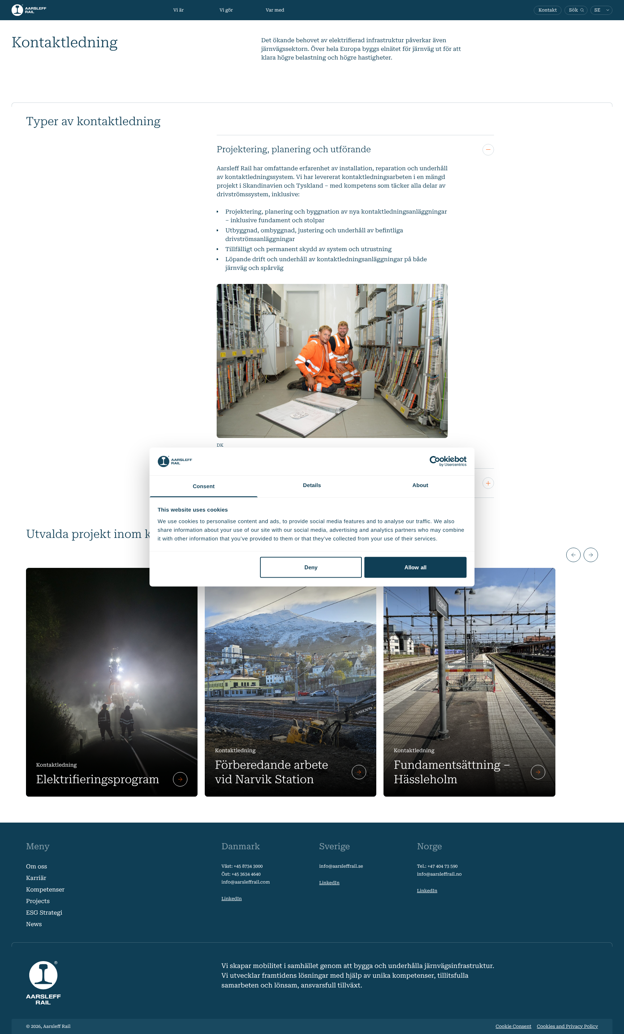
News (34, 924)
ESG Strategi (44, 912)
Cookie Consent (514, 1026)
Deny (310, 567)
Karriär (36, 878)
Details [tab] (312, 485)
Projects (37, 901)
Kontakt (547, 10)
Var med (275, 10)
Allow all (415, 567)
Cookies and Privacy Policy (567, 1026)
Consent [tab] (204, 486)
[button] (573, 555)
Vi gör (226, 10)
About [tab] (420, 485)
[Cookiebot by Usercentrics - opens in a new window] (435, 461)
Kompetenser (45, 889)
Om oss (36, 866)
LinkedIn (231, 898)
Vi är (178, 10)
